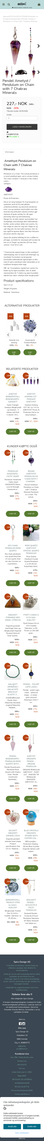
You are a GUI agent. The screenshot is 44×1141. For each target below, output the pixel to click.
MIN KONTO (22, 1065)
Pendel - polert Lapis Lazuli (31, 685)
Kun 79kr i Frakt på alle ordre (22, 1057)
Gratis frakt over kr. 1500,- (22, 1072)
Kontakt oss (22, 1061)
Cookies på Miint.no (22, 1094)
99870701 (22, 1046)
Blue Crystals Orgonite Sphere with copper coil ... (31, 834)
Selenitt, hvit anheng (14, 341)
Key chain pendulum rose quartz (13, 548)
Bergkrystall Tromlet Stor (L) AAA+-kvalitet (13, 904)
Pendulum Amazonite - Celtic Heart (12, 474)
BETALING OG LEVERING (22, 1079)
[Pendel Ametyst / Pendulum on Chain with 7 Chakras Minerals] (22, 46)
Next (37, 45)
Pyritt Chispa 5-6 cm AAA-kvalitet (31, 617)
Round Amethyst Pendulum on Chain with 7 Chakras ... (31, 476)
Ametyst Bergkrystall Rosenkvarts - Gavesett (13, 398)
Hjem (5, 16)
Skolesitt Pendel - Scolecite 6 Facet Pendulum (31, 905)
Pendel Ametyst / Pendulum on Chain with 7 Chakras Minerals (20, 20)
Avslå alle (12, 1126)
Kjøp (14, 352)
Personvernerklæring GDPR (22, 1090)
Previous (6, 45)
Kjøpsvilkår (22, 1076)
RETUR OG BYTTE (22, 1087)
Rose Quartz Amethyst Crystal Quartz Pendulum (31, 549)
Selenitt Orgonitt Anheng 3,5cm (13, 833)
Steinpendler (16, 19)
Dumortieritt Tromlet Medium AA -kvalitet (30, 342)
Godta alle (31, 1126)
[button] (8, 335)
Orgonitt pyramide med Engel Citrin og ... (13, 619)
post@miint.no (22, 1049)
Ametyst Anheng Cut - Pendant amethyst (31, 398)
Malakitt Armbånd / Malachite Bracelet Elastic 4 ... (12, 689)
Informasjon (9, 152)
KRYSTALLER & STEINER (18, 16)
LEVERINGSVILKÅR (22, 1083)
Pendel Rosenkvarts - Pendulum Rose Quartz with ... (13, 760)
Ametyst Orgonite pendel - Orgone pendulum (31, 761)
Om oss (22, 1068)
